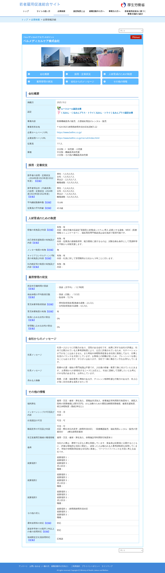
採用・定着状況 (82, 74)
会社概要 (44, 74)
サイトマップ (107, 566)
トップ (26, 11)
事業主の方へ (114, 11)
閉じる (122, 31)
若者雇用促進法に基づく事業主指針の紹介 (135, 12)
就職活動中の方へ (97, 11)
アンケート (23, 566)
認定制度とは (79, 11)
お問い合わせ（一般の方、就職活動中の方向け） (49, 566)
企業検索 (61, 11)
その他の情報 (120, 81)
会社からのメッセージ (82, 81)
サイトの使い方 (43, 11)
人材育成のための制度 (120, 74)
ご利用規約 (75, 566)
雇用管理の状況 (44, 81)
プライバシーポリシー (91, 566)
